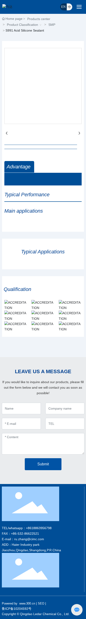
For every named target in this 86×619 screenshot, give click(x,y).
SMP (51, 24)
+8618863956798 (39, 528)
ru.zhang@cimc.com (29, 539)
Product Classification (22, 24)
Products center (38, 19)
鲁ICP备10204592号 (16, 608)
